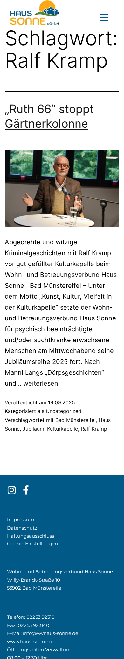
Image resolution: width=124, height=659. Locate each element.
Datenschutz (22, 528)
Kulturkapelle (62, 428)
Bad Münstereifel (75, 420)
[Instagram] (12, 490)
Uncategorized (63, 411)
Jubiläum (33, 428)
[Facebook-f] (26, 490)
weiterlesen (40, 383)
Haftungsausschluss (30, 536)
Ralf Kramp (94, 428)
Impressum (20, 520)
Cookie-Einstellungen (32, 543)
